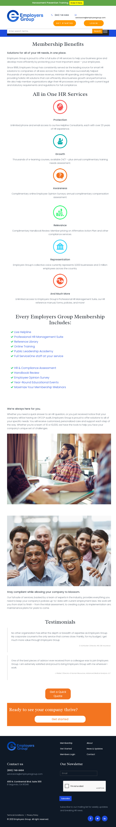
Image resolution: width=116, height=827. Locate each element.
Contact (91, 754)
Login (94, 23)
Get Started (64, 23)
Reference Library (26, 342)
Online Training (24, 346)
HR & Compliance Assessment (35, 368)
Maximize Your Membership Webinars (40, 387)
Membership (66, 743)
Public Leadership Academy (33, 351)
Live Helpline (22, 332)
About (90, 743)
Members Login (67, 754)
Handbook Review (26, 373)
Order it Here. (76, 3)
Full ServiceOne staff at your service (38, 356)
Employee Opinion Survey (31, 378)
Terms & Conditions (15, 815)
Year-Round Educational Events (36, 382)
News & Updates (95, 748)
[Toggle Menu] (105, 31)
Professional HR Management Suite (38, 337)
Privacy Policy (32, 815)
